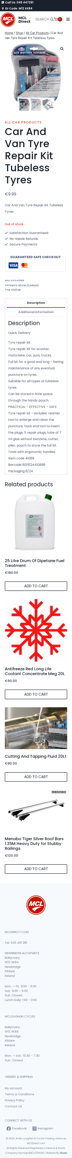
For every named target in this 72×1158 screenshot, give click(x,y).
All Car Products (23, 122)
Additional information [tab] (36, 312)
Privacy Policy (14, 1100)
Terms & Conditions (19, 1094)
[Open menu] (68, 19)
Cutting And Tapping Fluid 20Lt (35, 756)
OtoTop (16, 289)
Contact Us (13, 1106)
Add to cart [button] (36, 585)
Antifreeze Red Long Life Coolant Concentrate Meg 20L (35, 671)
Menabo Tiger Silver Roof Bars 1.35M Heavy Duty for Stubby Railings (34, 843)
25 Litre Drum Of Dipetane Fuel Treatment (34, 563)
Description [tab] (36, 303)
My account (13, 1088)
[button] (62, 48)
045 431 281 (19, 942)
